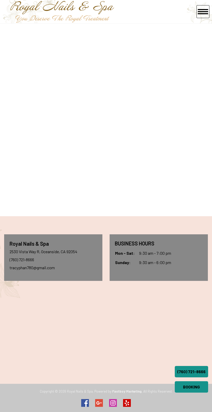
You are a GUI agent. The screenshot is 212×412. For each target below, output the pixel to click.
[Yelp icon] (127, 403)
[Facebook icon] (85, 403)
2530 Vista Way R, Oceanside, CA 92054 (43, 251)
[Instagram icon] (113, 403)
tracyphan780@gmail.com (32, 267)
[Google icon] (99, 403)
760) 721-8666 (22, 259)
